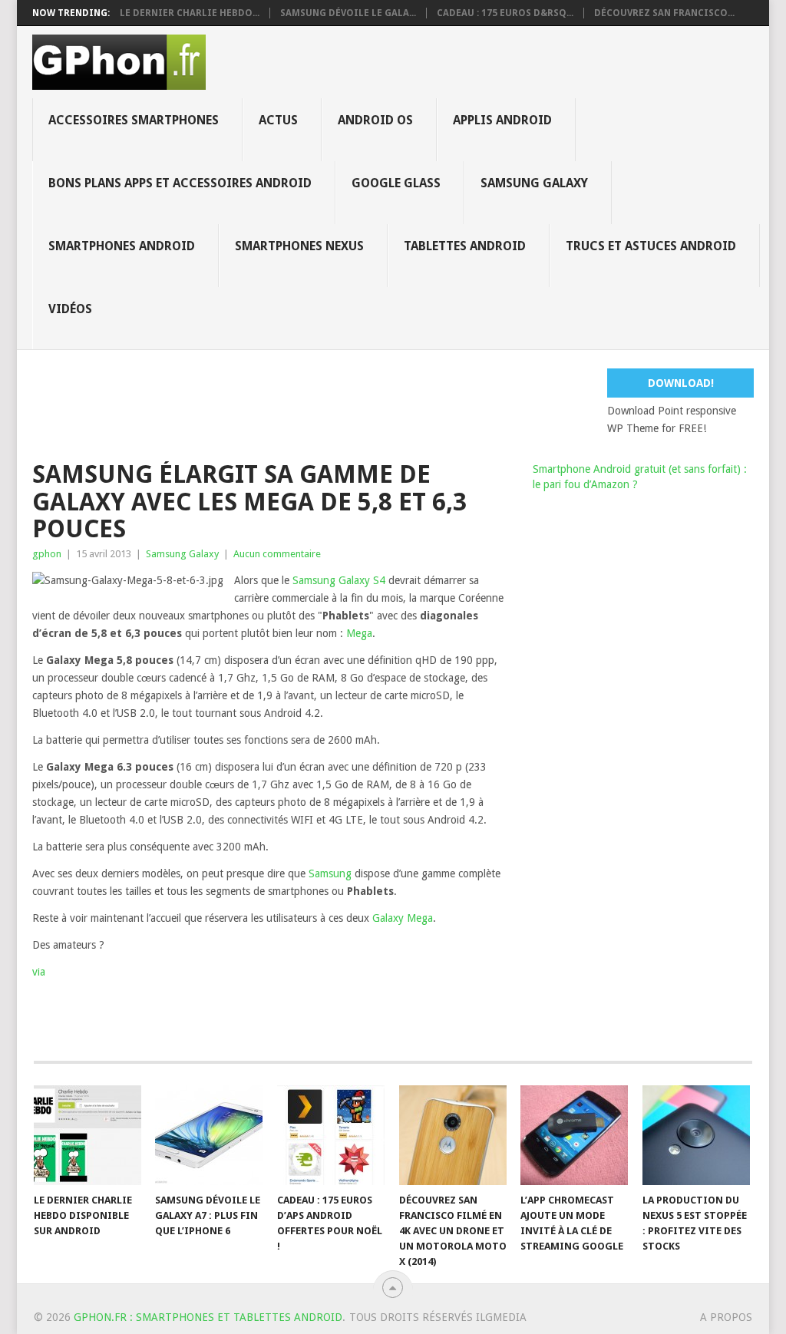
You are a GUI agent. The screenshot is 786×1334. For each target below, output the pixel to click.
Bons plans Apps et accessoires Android (180, 183)
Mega (359, 633)
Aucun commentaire (277, 554)
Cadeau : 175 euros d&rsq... (505, 13)
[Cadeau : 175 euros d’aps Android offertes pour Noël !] (331, 1135)
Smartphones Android (121, 246)
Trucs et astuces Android (651, 246)
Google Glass (396, 183)
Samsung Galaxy (534, 183)
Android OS (375, 120)
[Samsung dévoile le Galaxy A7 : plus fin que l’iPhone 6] (209, 1135)
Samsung (330, 873)
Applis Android (502, 120)
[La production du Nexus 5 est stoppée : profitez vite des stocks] (696, 1135)
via (38, 972)
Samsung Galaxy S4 (338, 580)
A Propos (726, 1317)
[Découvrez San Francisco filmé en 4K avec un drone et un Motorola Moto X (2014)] (453, 1135)
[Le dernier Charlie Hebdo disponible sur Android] (87, 1135)
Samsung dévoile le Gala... (348, 13)
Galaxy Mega (402, 918)
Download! (681, 383)
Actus (278, 120)
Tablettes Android (465, 246)
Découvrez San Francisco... (664, 13)
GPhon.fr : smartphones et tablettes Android (208, 1317)
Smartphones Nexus (299, 246)
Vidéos (70, 309)
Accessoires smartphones (133, 120)
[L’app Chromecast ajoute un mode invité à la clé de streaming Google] (574, 1135)
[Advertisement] (404, 403)
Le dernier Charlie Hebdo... (189, 13)
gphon (46, 554)
